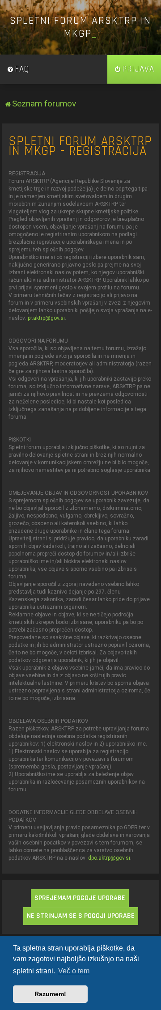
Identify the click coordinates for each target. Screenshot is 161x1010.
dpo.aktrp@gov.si (109, 858)
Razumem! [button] (50, 993)
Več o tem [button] (73, 971)
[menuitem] (18, 69)
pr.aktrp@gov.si (46, 318)
